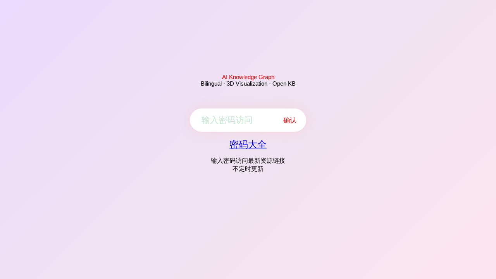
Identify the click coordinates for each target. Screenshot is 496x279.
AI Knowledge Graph (248, 77)
